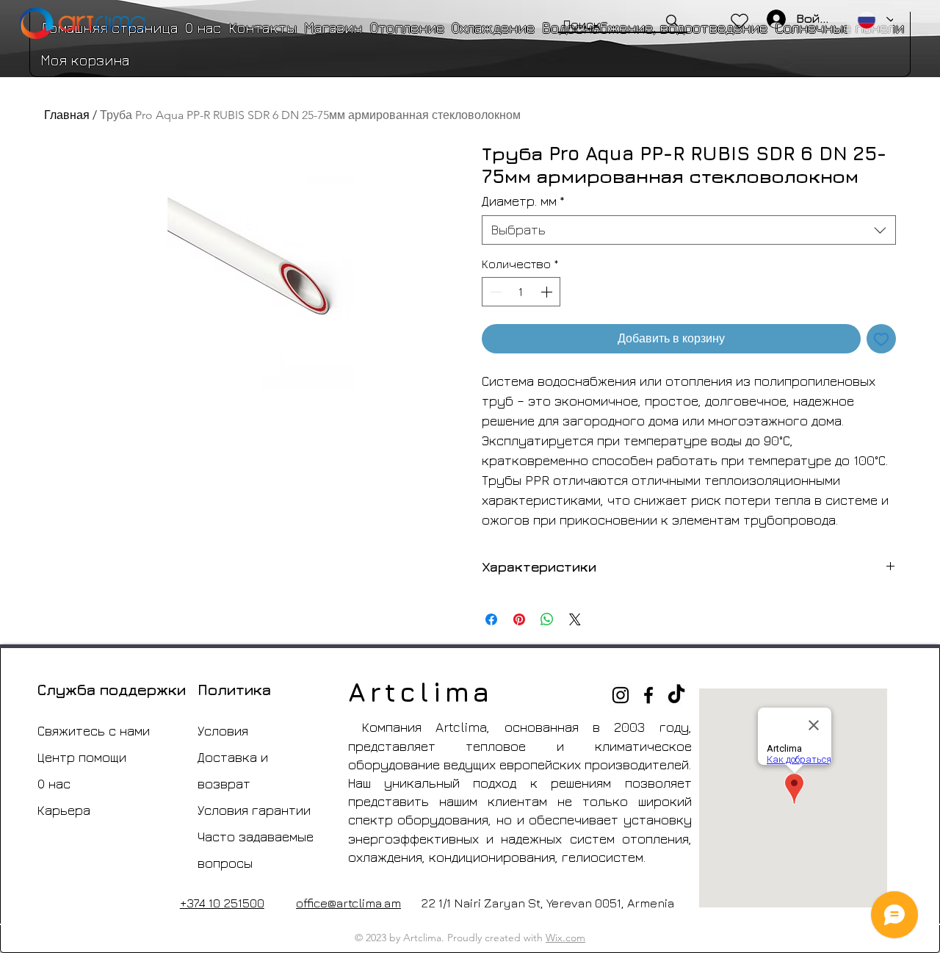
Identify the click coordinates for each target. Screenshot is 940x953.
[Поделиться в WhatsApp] (547, 619)
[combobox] (689, 230)
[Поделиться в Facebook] (491, 619)
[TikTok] (676, 695)
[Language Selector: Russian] (870, 20)
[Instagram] (621, 695)
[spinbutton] (521, 292)
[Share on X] (575, 619)
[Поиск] (672, 21)
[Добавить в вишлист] (881, 338)
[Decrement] (494, 292)
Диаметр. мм (523, 201)
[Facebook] (648, 695)
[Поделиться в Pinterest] (519, 619)
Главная (67, 115)
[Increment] (548, 292)
